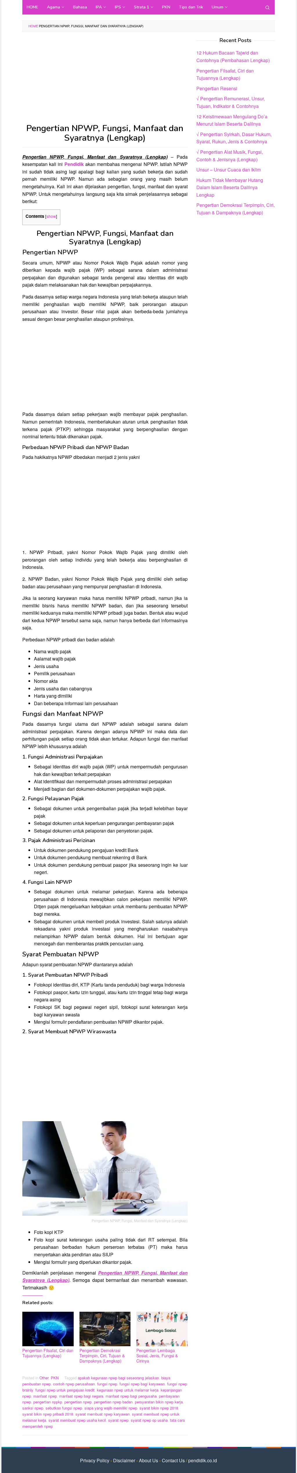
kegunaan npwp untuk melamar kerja (127, 1390)
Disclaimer (124, 1460)
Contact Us (173, 1460)
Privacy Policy (94, 1460)
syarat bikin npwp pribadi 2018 (47, 1414)
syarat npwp (118, 1420)
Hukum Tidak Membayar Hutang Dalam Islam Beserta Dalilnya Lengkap (229, 187)
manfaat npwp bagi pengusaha (131, 1396)
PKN (55, 1377)
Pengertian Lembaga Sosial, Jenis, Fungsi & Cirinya (157, 1355)
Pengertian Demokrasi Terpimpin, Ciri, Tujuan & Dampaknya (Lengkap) (102, 1355)
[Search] (267, 7)
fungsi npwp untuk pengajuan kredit (65, 1390)
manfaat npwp (45, 1396)
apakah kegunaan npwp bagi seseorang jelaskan (118, 1377)
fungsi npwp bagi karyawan (142, 1384)
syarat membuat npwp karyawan (102, 1414)
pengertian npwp (78, 1402)
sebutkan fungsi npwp (64, 1408)
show (51, 216)
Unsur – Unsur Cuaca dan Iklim (228, 169)
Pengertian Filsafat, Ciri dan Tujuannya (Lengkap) (47, 1352)
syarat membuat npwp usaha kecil (77, 1420)
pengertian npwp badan (113, 1402)
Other (43, 1377)
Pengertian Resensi (216, 88)
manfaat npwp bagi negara (81, 1396)
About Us (148, 1460)
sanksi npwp (32, 1408)
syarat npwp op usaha (149, 1420)
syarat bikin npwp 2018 (159, 1408)
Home (33, 25)
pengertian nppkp (47, 1402)
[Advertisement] (105, 80)
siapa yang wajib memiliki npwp (110, 1408)
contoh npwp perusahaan (74, 1384)
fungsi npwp (107, 1384)
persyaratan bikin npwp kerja (159, 1402)
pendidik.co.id (202, 1460)
